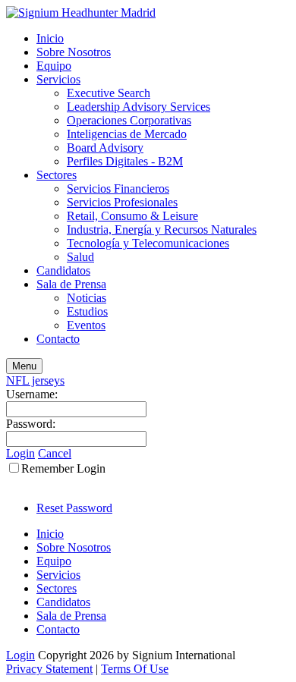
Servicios (58, 79)
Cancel (54, 453)
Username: (32, 394)
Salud (80, 256)
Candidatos (63, 270)
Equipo (53, 65)
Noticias (86, 297)
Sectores (56, 174)
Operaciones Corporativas (129, 120)
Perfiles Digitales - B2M (125, 161)
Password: (30, 423)
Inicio (50, 38)
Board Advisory (105, 147)
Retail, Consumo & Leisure (132, 215)
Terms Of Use (134, 668)
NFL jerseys (35, 380)
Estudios (87, 311)
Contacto (58, 338)
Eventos (86, 325)
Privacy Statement (49, 668)
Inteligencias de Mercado (127, 133)
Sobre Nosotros (73, 52)
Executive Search (108, 92)
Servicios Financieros (118, 188)
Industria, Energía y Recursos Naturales (162, 229)
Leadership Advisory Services (138, 106)
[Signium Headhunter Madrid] (81, 12)
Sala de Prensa (71, 284)
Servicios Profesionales (122, 202)
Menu (24, 366)
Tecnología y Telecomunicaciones (148, 243)
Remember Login (63, 468)
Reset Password (74, 507)
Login (20, 453)
